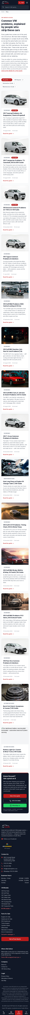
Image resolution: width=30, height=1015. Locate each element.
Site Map (3, 980)
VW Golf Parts (5, 893)
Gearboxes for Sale (6, 919)
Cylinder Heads (5, 925)
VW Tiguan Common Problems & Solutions (10, 258)
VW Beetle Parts (5, 904)
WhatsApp (11, 1013)
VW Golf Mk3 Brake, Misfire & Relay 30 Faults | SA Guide (13, 571)
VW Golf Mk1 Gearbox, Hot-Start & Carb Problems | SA (12, 350)
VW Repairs (18, 79)
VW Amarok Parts (6, 899)
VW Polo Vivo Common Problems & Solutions (11, 662)
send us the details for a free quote (11, 70)
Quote (18, 1013)
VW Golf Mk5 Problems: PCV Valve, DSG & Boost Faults (13, 616)
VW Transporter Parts (7, 906)
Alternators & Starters (7, 929)
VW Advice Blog (5, 969)
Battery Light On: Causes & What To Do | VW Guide (12, 751)
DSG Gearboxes (5, 921)
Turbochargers (5, 923)
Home (2, 11)
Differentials (4, 927)
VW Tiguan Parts (6, 895)
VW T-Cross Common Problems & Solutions (11, 437)
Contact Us (4, 966)
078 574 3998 (16, 800)
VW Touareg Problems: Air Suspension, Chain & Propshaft (14, 114)
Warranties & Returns (7, 978)
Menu (26, 1013)
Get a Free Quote (15, 939)
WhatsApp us (16, 805)
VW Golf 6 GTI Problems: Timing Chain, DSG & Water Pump (14, 526)
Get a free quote (15, 796)
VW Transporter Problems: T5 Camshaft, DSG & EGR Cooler (14, 161)
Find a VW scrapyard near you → (11, 957)
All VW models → (6, 908)
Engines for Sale (5, 917)
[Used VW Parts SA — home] (5, 2)
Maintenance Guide (9, 86)
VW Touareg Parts (6, 901)
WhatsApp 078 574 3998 (11, 871)
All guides (7, 79)
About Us (3, 964)
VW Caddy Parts (5, 897)
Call (22, 2)
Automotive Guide (9, 83)
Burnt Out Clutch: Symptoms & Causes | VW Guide (13, 707)
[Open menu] (27, 2)
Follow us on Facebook (10, 839)
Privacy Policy (5, 976)
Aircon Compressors (6, 932)
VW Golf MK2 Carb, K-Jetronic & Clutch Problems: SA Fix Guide (14, 394)
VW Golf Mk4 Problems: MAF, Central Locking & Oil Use (13, 305)
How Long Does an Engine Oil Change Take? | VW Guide (13, 482)
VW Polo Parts (5, 891)
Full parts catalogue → (8, 934)
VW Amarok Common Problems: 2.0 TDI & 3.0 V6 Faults (14, 209)
